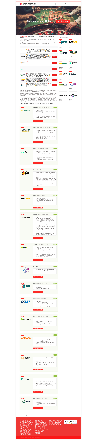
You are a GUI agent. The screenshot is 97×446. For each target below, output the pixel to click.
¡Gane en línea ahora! (37, 120)
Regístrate (54, 50)
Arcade (47, 107)
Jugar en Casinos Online (72, 4)
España (27, 415)
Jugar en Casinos (22, 415)
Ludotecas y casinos (24, 36)
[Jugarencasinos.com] (28, 4)
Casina (28, 49)
